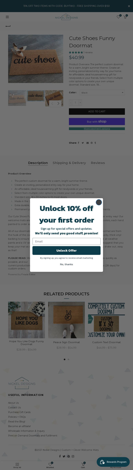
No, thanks (66, 264)
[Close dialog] (99, 202)
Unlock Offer (66, 250)
